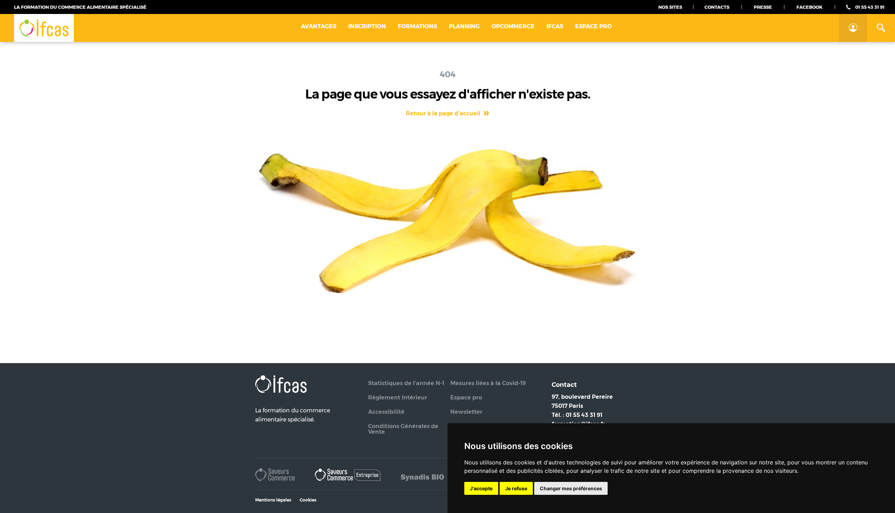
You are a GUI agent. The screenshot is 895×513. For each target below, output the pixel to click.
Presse (763, 7)
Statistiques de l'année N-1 (406, 383)
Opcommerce (513, 26)
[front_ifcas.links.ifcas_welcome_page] (44, 28)
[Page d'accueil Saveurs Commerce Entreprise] (348, 476)
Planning (464, 26)
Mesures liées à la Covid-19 (488, 383)
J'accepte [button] (481, 488)
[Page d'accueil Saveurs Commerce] (275, 476)
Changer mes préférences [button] (571, 488)
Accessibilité (386, 412)
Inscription (367, 26)
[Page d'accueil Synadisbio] (422, 476)
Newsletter (466, 412)
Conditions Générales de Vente (403, 429)
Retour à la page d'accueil (444, 113)
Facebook (809, 7)
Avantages (318, 26)
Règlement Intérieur (397, 397)
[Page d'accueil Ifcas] (281, 401)
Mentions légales (273, 500)
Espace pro (593, 26)
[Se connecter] (853, 28)
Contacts (716, 7)
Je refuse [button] (516, 488)
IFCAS (554, 26)
